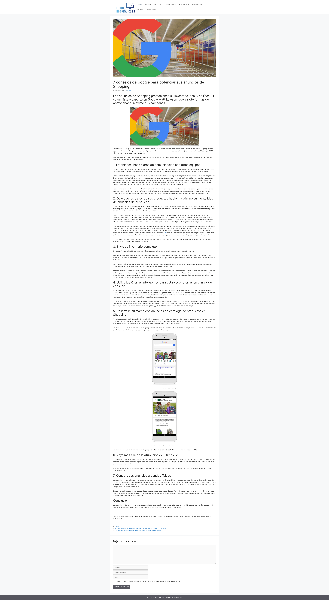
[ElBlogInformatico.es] (126, 7)
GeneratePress (177, 597)
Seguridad (140, 9)
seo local (148, 4)
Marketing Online (197, 4)
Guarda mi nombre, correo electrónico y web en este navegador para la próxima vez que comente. (149, 581)
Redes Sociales (151, 9)
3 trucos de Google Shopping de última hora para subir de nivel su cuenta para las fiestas (140, 528)
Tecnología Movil (170, 4)
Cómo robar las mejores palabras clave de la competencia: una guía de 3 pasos (138, 530)
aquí (165, 233)
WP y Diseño (158, 4)
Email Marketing (184, 4)
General (139, 4)
